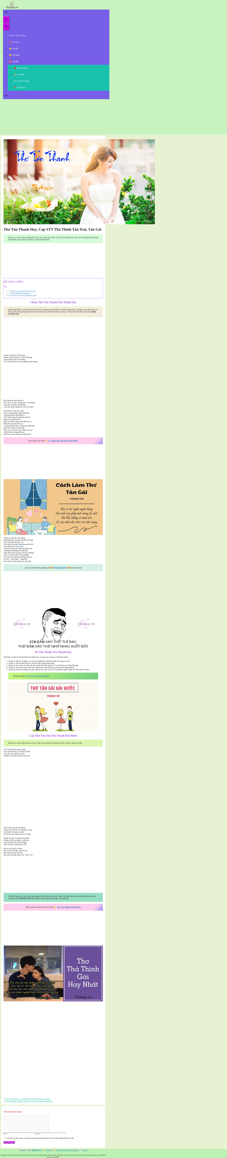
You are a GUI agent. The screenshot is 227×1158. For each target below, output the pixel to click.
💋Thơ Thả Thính (21, 68)
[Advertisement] (113, 118)
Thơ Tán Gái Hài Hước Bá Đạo (37, 676)
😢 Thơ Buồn (14, 55)
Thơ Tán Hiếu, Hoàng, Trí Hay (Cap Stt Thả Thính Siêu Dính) (28, 1101)
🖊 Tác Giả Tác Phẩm (17, 36)
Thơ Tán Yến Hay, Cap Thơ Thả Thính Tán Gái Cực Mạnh (27, 1099)
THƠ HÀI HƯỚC (60, 568)
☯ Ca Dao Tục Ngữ (21, 81)
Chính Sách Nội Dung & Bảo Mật (67, 1150)
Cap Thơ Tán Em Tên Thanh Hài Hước (23, 295)
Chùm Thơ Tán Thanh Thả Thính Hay (23, 291)
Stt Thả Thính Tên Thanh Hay (20, 293)
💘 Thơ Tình (14, 42)
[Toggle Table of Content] (5, 287)
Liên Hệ (85, 1150)
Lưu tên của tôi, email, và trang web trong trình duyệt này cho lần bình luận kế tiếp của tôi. (40, 1138)
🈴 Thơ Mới (14, 62)
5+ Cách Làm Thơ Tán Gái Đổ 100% (63, 441)
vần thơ (20, 546)
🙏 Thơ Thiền (19, 75)
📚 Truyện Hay (20, 88)
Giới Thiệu (48, 1150)
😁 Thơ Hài (13, 49)
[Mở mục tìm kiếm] (6, 13)
